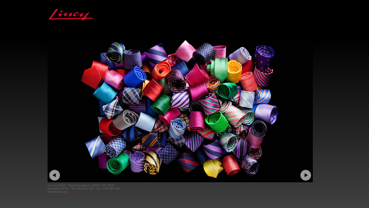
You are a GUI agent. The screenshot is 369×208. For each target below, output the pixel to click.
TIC (72, 191)
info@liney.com (57, 191)
